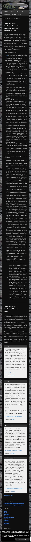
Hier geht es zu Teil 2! (8, 495)
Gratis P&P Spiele (19, 11)
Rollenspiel (6, 523)
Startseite (6, 11)
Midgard (6, 519)
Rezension (6, 522)
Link (7, 55)
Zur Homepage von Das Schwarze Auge (13, 488)
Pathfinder (6, 520)
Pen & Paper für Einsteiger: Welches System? (11, 308)
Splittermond (7, 525)
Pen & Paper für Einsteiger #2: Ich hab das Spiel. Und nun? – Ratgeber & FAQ (12, 26)
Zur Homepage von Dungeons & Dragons (13, 450)
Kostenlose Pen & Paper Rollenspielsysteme (14, 503)
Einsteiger (12, 11)
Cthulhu (5, 512)
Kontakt (19, 14)
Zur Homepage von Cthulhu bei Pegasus (13, 416)
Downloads (14, 14)
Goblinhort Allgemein (9, 517)
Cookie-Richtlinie (10, 536)
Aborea (5, 511)
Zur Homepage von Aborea (10, 372)
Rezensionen (7, 14)
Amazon (13, 375)
